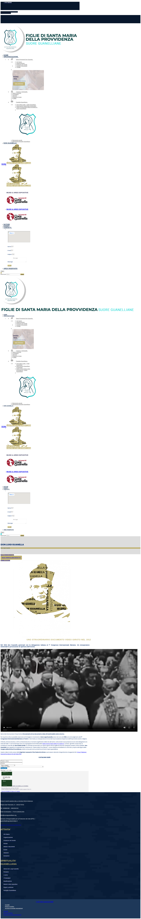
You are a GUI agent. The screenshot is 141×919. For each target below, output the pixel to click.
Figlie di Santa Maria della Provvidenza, (53, 744)
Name (9, 246)
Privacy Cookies (9, 906)
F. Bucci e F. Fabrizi (15, 791)
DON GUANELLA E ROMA (20, 786)
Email (9, 250)
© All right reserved (44, 902)
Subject (10, 254)
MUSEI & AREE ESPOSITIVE (17, 209)
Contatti (7, 905)
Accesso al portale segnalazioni (14, 908)
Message (10, 262)
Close (2, 271)
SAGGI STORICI (5, 791)
